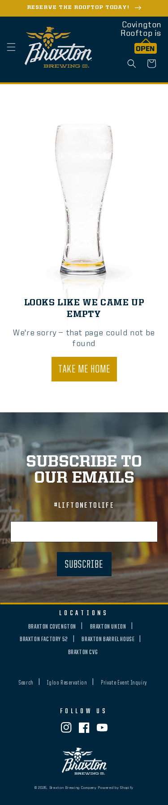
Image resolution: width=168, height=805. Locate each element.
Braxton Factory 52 (44, 639)
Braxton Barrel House (108, 639)
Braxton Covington (52, 627)
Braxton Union (108, 627)
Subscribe (84, 565)
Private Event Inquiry (124, 683)
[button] (11, 47)
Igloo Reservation (67, 683)
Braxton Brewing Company (73, 788)
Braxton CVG (83, 652)
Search (26, 683)
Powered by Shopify (116, 788)
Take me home (84, 369)
